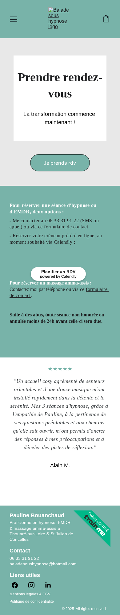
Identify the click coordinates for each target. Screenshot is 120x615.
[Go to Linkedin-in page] (48, 585)
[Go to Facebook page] (18, 585)
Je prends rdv (60, 163)
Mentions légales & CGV (30, 594)
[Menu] (13, 19)
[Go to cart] (106, 19)
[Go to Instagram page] (34, 585)
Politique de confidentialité (32, 601)
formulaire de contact (66, 226)
